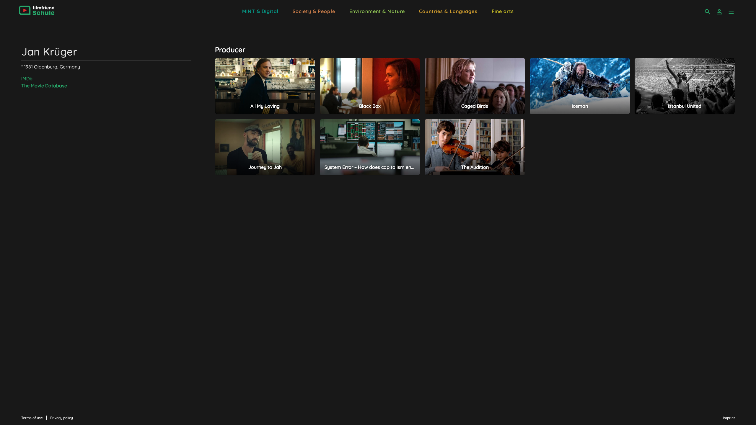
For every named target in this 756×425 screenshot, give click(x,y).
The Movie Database (44, 86)
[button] (731, 12)
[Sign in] (719, 12)
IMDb (26, 78)
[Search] (707, 12)
